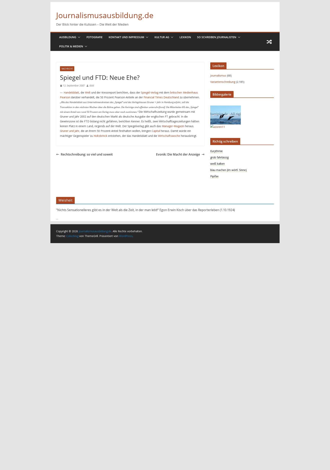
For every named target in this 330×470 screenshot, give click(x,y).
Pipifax (214, 176)
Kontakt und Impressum (126, 37)
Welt (88, 92)
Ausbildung (67, 37)
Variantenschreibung (222, 82)
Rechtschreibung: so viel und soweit (87, 154)
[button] (78, 37)
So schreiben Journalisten (216, 37)
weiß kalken (217, 163)
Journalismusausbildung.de (104, 15)
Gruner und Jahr (69, 131)
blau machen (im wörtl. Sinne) (228, 170)
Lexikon (185, 37)
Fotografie (95, 37)
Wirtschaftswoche (169, 136)
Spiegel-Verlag (149, 92)
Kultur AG (161, 37)
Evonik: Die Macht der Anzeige (178, 154)
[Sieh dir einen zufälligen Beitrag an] (269, 41)
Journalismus (218, 75)
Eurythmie (216, 151)
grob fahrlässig (219, 157)
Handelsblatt (71, 92)
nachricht (67, 68)
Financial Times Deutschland (161, 97)
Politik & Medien (71, 46)
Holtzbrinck (100, 136)
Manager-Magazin (173, 126)
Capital (156, 131)
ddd (91, 85)
